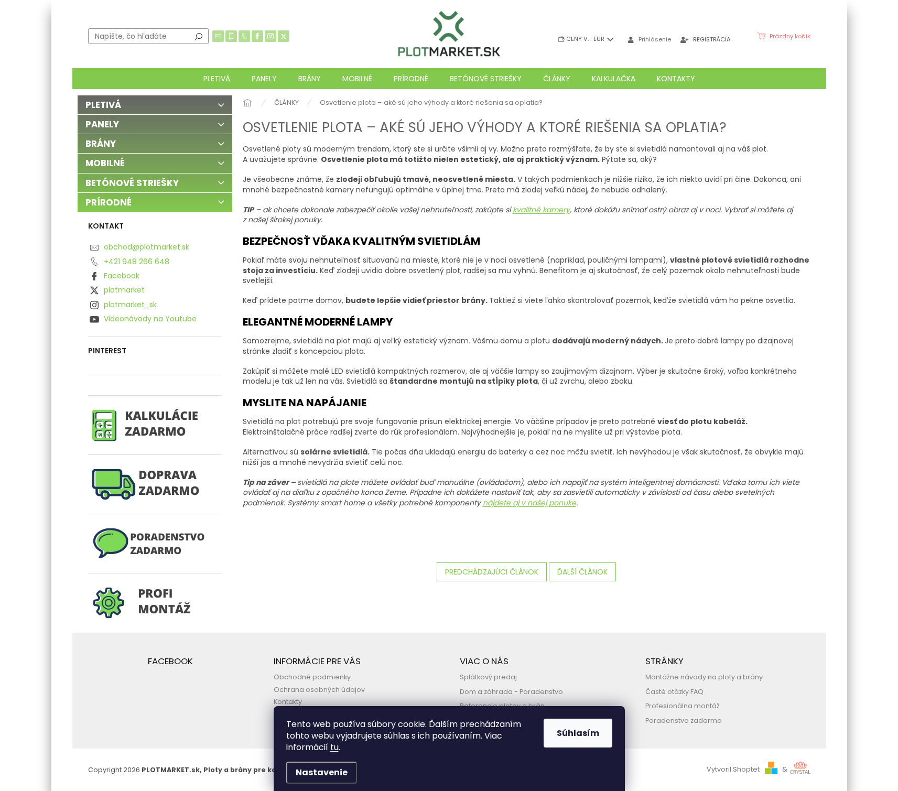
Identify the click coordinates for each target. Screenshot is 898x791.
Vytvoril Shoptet (733, 769)
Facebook (121, 275)
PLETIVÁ (103, 105)
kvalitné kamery (541, 209)
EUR (599, 39)
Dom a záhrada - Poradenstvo (511, 691)
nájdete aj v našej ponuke (529, 502)
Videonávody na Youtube (150, 318)
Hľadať (199, 36)
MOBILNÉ (105, 163)
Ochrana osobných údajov (319, 689)
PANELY (102, 124)
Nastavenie (322, 772)
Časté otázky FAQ (674, 691)
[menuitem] (217, 78)
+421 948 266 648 (136, 261)
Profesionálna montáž (682, 705)
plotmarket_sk (130, 304)
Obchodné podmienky (312, 677)
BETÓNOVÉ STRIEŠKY (132, 183)
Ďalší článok (582, 572)
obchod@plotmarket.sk (146, 247)
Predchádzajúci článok (491, 572)
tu (334, 747)
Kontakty (288, 701)
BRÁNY (100, 143)
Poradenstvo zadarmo (683, 720)
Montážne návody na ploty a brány (704, 677)
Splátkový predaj (488, 677)
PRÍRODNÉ (108, 202)
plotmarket (124, 290)
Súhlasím (578, 733)
